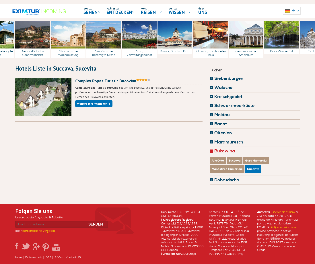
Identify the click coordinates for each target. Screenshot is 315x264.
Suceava (234, 160)
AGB (48, 257)
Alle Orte (218, 160)
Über (201, 8)
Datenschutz (33, 257)
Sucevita (253, 169)
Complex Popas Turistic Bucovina (105, 81)
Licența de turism (283, 212)
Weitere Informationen (92, 103)
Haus (18, 257)
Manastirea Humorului (227, 169)
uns (202, 12)
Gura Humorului (256, 160)
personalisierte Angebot (38, 231)
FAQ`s (59, 257)
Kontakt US (73, 257)
